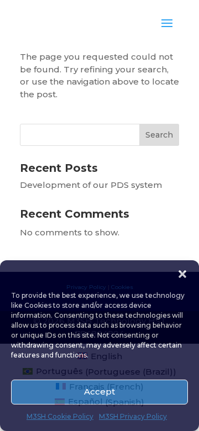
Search (159, 135)
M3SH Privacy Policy (133, 416)
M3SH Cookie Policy (60, 416)
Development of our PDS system (91, 185)
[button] (182, 274)
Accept (99, 391)
